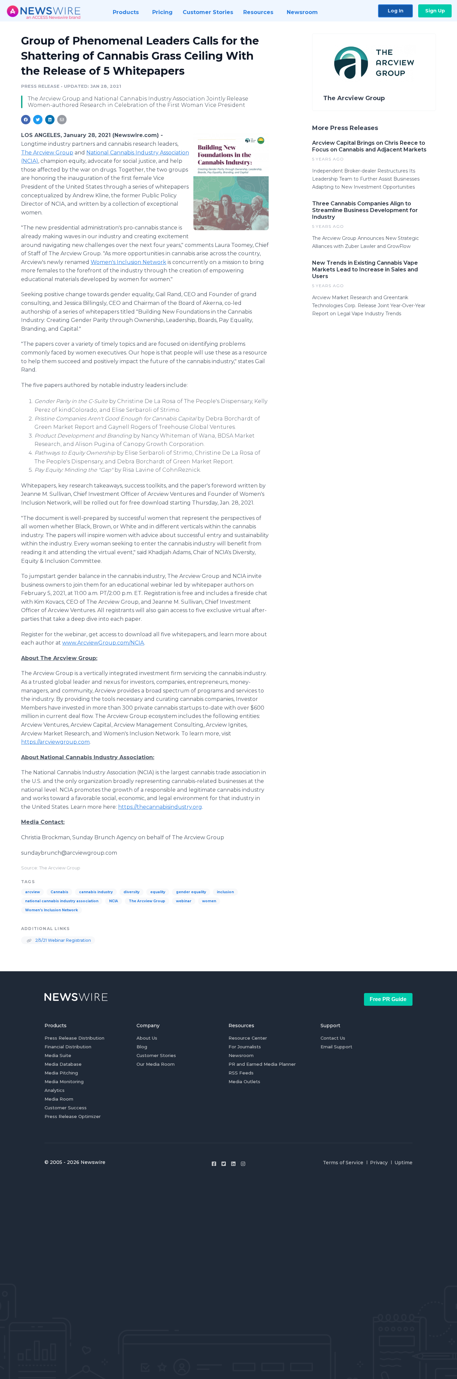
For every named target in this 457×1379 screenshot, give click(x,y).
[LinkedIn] (233, 1163)
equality (157, 892)
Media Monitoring (64, 1081)
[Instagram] (243, 1163)
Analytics (54, 1090)
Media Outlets (244, 1081)
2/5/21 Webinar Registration (62, 940)
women (209, 901)
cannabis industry (96, 892)
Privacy (379, 1163)
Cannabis (59, 892)
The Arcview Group (47, 152)
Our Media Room (155, 1064)
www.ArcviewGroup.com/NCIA (103, 643)
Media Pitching (61, 1072)
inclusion (225, 892)
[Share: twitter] (38, 120)
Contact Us (333, 1038)
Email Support (336, 1046)
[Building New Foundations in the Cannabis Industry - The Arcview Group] (231, 181)
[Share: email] (62, 120)
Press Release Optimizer (72, 1116)
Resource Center (248, 1038)
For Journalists (245, 1046)
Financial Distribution (67, 1046)
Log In (395, 11)
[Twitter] (223, 1163)
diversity (131, 892)
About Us (146, 1038)
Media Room (58, 1099)
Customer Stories (156, 1055)
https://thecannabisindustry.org (160, 807)
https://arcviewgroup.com (55, 742)
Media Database (63, 1064)
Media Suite (57, 1055)
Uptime (403, 1163)
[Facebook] (214, 1163)
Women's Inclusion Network (128, 262)
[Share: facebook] (26, 120)
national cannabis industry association (61, 901)
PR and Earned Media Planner (262, 1064)
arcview (32, 892)
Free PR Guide (388, 999)
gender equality (191, 892)
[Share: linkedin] (50, 120)
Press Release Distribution (74, 1038)
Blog (141, 1046)
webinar (183, 901)
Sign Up (435, 11)
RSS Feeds (241, 1072)
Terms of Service (343, 1163)
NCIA (113, 901)
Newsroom (241, 1055)
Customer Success (65, 1107)
